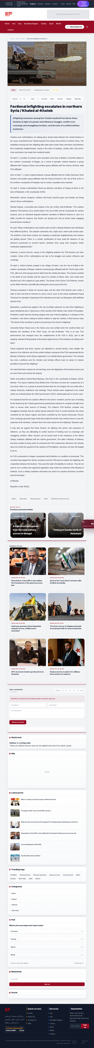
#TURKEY (13, 875)
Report (14, 899)
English (33, 4)
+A (24, 99)
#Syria (38, 878)
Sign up (47, 984)
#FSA (46, 499)
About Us (31, 1017)
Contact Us (32, 1020)
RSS (74, 4)
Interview (15, 910)
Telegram (68, 99)
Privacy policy (74, 1042)
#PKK (78, 875)
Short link (44, 99)
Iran (51, 1013)
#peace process (55, 875)
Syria (17, 38)
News (23, 38)
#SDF (30, 878)
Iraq (51, 1017)
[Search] (87, 27)
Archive (68, 4)
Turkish (55, 4)
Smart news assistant (84, 4)
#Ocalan (13, 878)
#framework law (25, 875)
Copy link (60, 99)
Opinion (14, 905)
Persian (40, 4)
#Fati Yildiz (22, 878)
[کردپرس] (8, 14)
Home (7, 24)
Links (63, 4)
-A (20, 99)
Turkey (52, 1023)
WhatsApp (78, 99)
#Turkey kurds (68, 875)
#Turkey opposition (39, 875)
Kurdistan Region (56, 1020)
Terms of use (85, 1042)
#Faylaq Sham (35, 499)
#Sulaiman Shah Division (60, 499)
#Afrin (14, 499)
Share (52, 99)
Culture (52, 1034)
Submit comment (18, 722)
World (52, 1030)
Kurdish (47, 4)
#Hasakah (23, 499)
